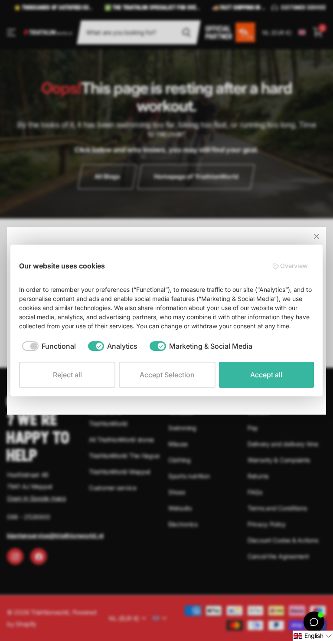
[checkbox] (49, 346)
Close (316, 236)
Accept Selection (167, 374)
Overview (294, 265)
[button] (313, 636)
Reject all (67, 374)
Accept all (266, 374)
